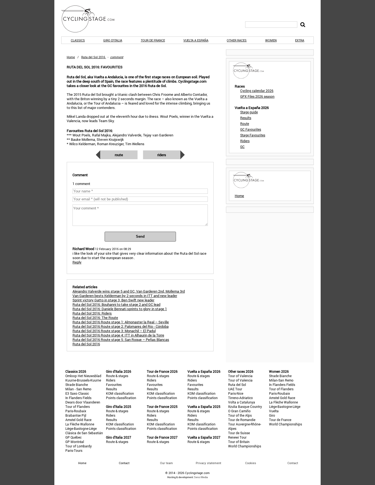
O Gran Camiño (239, 411)
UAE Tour (235, 389)
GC (242, 146)
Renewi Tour (237, 437)
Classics (78, 40)
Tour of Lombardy (78, 446)
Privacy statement (208, 463)
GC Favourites (250, 129)
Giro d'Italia (112, 40)
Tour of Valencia (240, 376)
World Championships (244, 446)
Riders (161, 154)
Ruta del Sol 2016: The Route (95, 317)
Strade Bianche (76, 384)
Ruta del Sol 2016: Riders (92, 313)
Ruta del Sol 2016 (86, 343)
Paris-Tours (73, 450)
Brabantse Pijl (75, 415)
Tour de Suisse (239, 433)
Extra (299, 40)
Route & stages (117, 376)
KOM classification (120, 393)
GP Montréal (74, 441)
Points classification (121, 398)
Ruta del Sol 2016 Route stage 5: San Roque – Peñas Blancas (120, 339)
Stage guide (249, 112)
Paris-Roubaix (75, 411)
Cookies (250, 463)
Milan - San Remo (78, 389)
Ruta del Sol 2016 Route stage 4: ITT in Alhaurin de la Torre (118, 335)
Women (271, 40)
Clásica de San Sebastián (84, 433)
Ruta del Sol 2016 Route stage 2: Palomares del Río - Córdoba (120, 326)
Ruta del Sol (237, 384)
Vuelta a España (195, 40)
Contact (292, 463)
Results (245, 118)
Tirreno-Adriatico (240, 398)
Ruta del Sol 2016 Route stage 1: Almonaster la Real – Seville (120, 321)
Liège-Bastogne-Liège (81, 428)
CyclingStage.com (91, 18)
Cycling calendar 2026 (256, 90)
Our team (166, 463)
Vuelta (274, 411)
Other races (237, 40)
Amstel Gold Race (78, 419)
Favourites (114, 384)
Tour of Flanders (77, 406)
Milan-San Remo (281, 380)
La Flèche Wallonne (79, 424)
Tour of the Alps (240, 415)
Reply (77, 262)
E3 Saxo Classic (77, 393)
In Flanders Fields (78, 398)
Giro (272, 415)
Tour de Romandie (241, 419)
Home (71, 57)
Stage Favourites (252, 135)
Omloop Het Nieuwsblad (83, 376)
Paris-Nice (235, 393)
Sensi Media (201, 477)
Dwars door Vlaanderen (82, 402)
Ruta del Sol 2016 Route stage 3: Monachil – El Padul (114, 330)
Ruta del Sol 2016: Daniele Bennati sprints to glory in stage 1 (119, 308)
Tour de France (153, 40)
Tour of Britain (239, 441)
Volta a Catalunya (241, 402)
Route (119, 154)
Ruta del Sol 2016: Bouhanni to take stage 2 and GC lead (116, 304)
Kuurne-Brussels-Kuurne (83, 380)
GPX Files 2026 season (257, 96)
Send (140, 236)
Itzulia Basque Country (245, 406)
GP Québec (73, 437)
